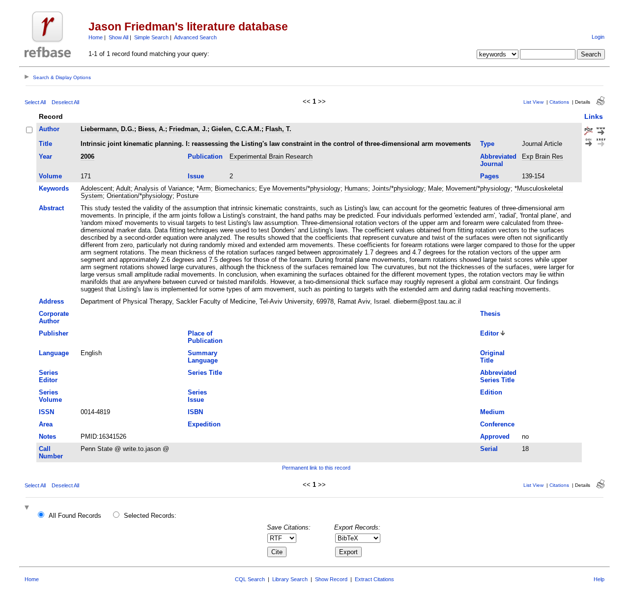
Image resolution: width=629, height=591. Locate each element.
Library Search (290, 579)
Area (46, 424)
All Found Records (75, 515)
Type (487, 143)
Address (51, 301)
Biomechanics (235, 188)
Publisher (53, 333)
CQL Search (250, 579)
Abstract (51, 208)
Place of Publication (205, 337)
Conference (497, 424)
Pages (489, 176)
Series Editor (48, 376)
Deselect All (65, 102)
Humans (356, 188)
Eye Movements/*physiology (300, 188)
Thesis (490, 313)
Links (593, 116)
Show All (118, 37)
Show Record (331, 579)
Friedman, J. (188, 129)
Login (598, 37)
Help (599, 579)
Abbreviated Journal (498, 160)
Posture (187, 195)
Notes (47, 436)
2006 (87, 156)
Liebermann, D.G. (107, 129)
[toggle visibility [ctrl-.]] (28, 508)
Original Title (492, 356)
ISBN (195, 412)
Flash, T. (278, 129)
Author (49, 129)
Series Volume (50, 396)
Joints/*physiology (398, 188)
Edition (491, 392)
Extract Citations (374, 579)
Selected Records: (150, 515)
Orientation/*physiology (139, 195)
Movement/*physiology (478, 188)
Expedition (204, 424)
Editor (489, 333)
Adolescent (97, 188)
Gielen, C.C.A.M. (236, 129)
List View (533, 102)
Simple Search (151, 37)
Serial (489, 448)
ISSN (46, 412)
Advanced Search (195, 37)
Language (54, 353)
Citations (559, 102)
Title (45, 143)
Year (45, 156)
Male (435, 188)
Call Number (51, 452)
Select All (35, 102)
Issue (196, 176)
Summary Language (203, 356)
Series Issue (197, 396)
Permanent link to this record (316, 468)
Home (95, 37)
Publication (205, 156)
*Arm (204, 188)
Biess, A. (151, 129)
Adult (123, 188)
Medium (492, 412)
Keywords (54, 188)
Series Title (205, 372)
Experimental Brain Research (271, 156)
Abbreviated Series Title (498, 376)
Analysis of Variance (163, 188)
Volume (50, 176)
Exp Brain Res (542, 156)
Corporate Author (54, 317)
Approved (495, 436)
